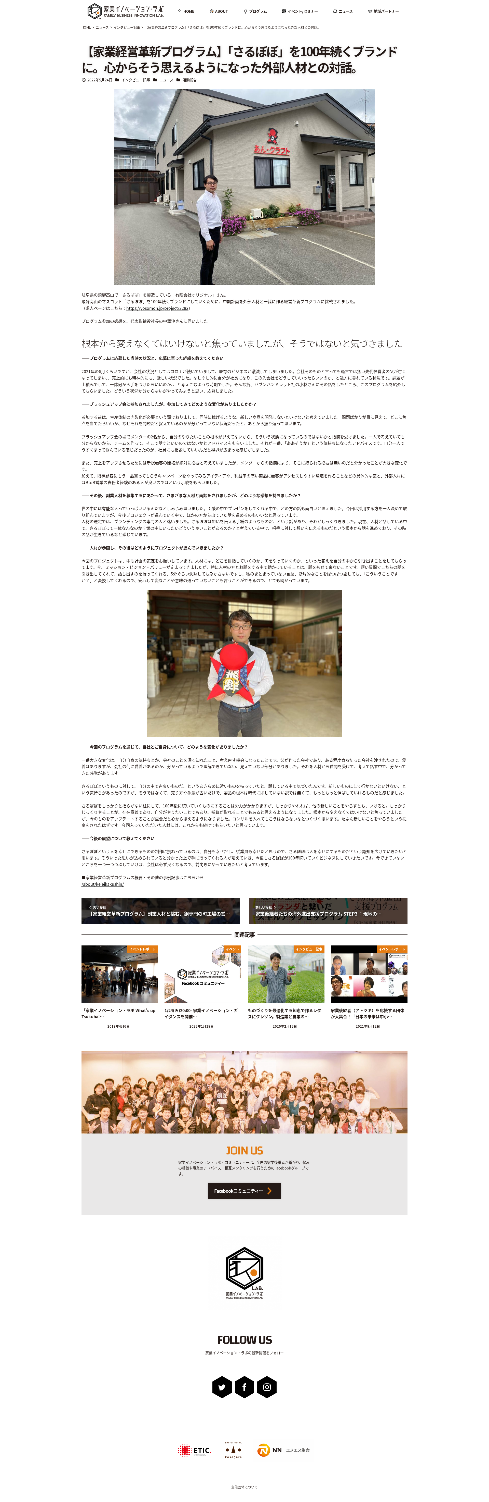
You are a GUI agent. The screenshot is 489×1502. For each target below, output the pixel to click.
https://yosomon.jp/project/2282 (157, 308)
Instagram (267, 1387)
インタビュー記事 (135, 79)
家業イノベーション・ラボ (121, 4)
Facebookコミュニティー (238, 1190)
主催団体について (244, 1486)
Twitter (222, 1387)
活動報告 (190, 79)
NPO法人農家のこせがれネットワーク (233, 1442)
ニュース (166, 79)
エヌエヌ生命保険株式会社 (267, 1441)
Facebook (244, 1387)
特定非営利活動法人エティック (192, 1441)
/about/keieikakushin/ (103, 884)
